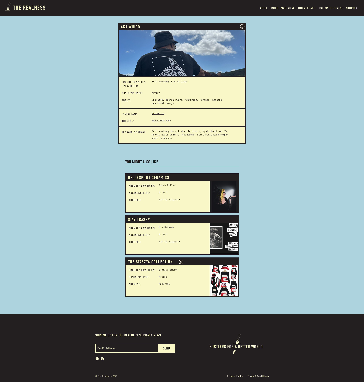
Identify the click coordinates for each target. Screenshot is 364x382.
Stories (351, 8)
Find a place (306, 8)
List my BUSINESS (331, 8)
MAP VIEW (287, 8)
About (264, 8)
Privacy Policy (235, 376)
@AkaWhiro (158, 113)
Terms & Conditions (258, 376)
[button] (274, 8)
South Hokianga (161, 120)
